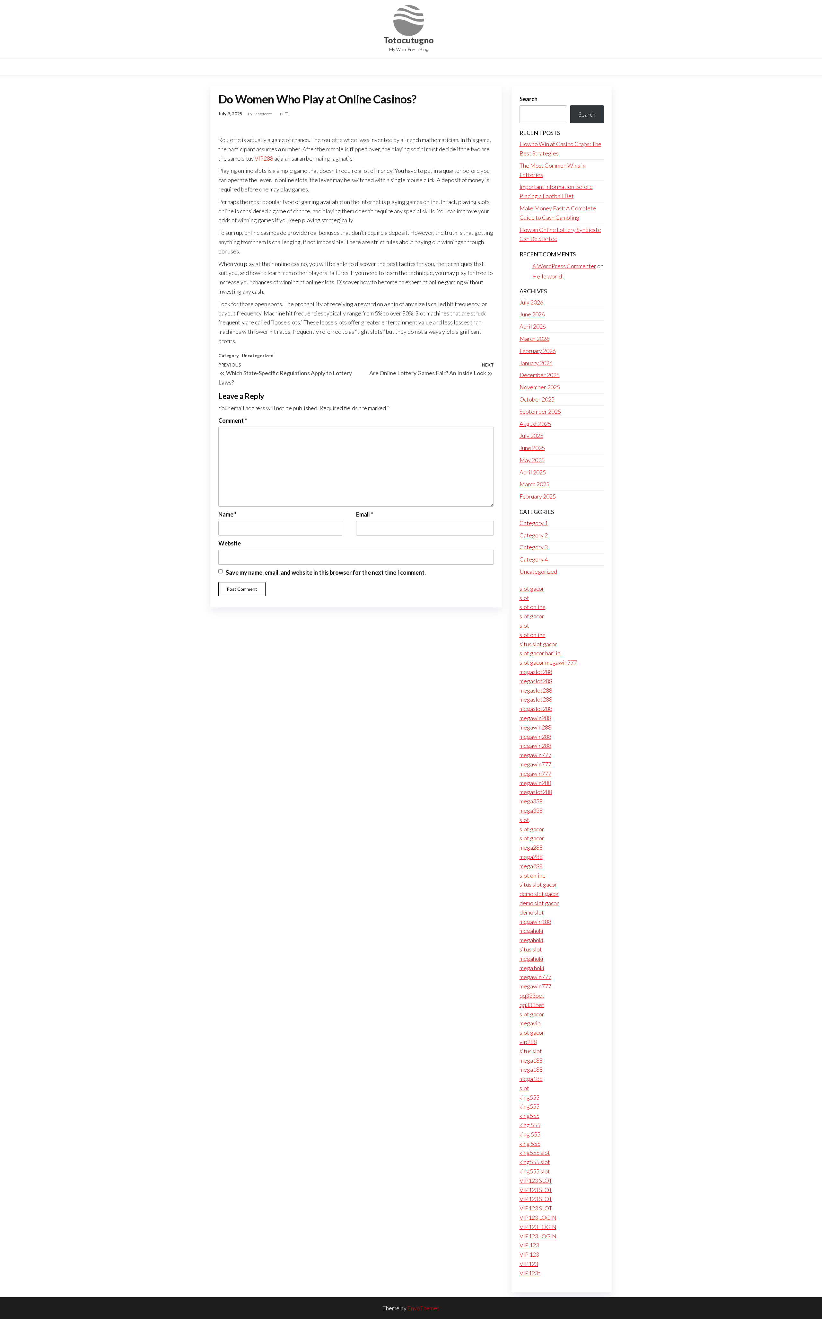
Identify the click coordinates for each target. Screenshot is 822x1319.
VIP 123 (529, 1245)
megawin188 (535, 921)
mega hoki (532, 967)
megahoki (531, 930)
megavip (530, 1023)
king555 (529, 1097)
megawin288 (535, 717)
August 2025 (535, 423)
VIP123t (530, 1273)
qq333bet (532, 995)
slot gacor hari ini (541, 653)
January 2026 (536, 363)
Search (529, 98)
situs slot (531, 949)
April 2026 (533, 326)
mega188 (531, 1060)
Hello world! (548, 276)
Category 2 (534, 535)
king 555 (530, 1125)
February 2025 (538, 496)
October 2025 (537, 399)
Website (229, 543)
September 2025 (540, 411)
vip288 (528, 1041)
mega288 (531, 847)
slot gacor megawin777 (548, 662)
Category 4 (534, 559)
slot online (533, 606)
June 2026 (532, 314)
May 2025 (532, 460)
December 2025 (540, 374)
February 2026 (538, 350)
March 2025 (534, 484)
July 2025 (531, 435)
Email (364, 514)
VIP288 (264, 158)
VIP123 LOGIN (538, 1217)
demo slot (532, 912)
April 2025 (533, 472)
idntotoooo (264, 113)
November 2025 (540, 387)
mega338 (531, 801)
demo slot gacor (539, 893)
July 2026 (531, 302)
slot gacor (532, 588)
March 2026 (534, 338)
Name (227, 514)
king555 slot (535, 1152)
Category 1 (534, 523)
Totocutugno (408, 40)
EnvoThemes (423, 1308)
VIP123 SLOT (536, 1180)
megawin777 (535, 754)
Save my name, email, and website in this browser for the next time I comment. (326, 572)
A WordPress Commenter (564, 266)
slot (524, 597)
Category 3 (534, 547)
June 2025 (532, 447)
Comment (232, 420)
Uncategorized (258, 355)
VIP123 (529, 1263)
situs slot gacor (538, 644)
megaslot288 (536, 671)
